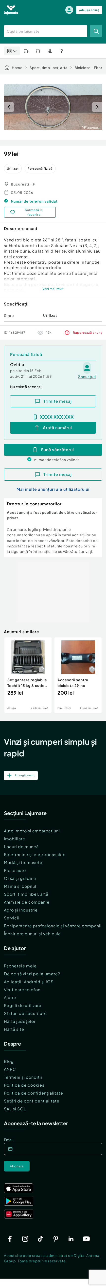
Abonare (17, 1166)
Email (9, 1139)
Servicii (11, 917)
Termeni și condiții (23, 1077)
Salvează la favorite (34, 212)
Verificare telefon (22, 989)
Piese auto (15, 870)
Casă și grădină (20, 878)
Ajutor (10, 997)
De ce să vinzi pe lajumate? (32, 973)
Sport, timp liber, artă (26, 894)
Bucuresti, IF (23, 184)
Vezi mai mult (53, 289)
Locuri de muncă (21, 846)
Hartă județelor (19, 1021)
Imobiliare (14, 838)
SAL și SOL (15, 1108)
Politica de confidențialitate (33, 1093)
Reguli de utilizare (22, 1005)
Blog (9, 1061)
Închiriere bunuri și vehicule (32, 933)
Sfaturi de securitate (25, 1013)
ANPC (10, 1069)
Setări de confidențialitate (31, 1100)
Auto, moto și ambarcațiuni (32, 830)
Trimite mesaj (57, 401)
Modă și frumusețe (23, 862)
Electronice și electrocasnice (35, 854)
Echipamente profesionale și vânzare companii (53, 925)
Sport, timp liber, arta (49, 67)
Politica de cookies (24, 1085)
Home (17, 67)
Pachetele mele (20, 965)
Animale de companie (27, 902)
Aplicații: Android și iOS (28, 981)
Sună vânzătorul (57, 449)
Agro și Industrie (21, 910)
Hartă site (14, 1029)
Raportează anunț (87, 332)
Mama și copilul (20, 886)
